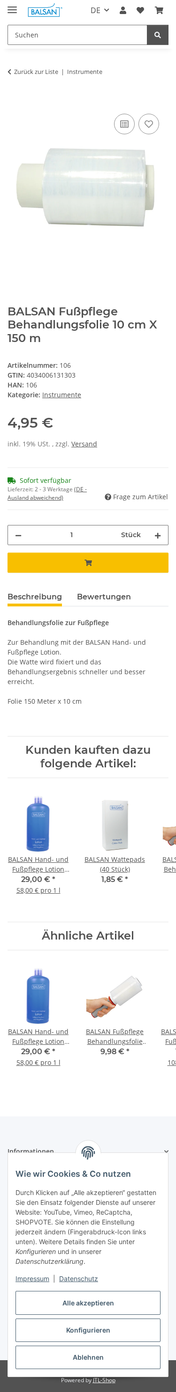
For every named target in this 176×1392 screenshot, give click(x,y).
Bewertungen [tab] (104, 596)
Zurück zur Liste (36, 71)
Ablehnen (88, 1357)
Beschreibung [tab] (35, 596)
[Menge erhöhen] (157, 535)
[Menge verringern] (18, 535)
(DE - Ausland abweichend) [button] (47, 493)
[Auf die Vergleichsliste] (124, 124)
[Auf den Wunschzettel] (148, 124)
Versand (84, 443)
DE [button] (95, 10)
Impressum (32, 1279)
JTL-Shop (104, 1380)
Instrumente (61, 394)
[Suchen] (157, 35)
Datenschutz (78, 1279)
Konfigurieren (88, 1330)
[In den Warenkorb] (15, 101)
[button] (123, 10)
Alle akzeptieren (88, 1303)
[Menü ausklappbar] (12, 6)
